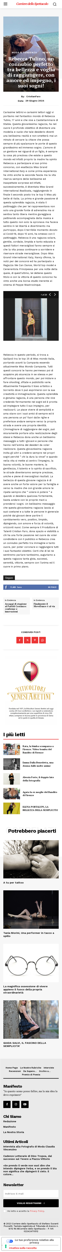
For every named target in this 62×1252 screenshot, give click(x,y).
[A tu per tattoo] (31, 859)
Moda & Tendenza (24, 52)
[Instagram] (16, 1104)
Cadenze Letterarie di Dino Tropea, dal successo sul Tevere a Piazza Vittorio (27, 1157)
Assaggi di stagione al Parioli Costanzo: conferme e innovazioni (16, 608)
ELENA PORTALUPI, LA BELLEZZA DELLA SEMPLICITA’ (40, 808)
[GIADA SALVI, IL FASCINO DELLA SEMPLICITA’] (31, 1019)
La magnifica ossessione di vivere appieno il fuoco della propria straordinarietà (25, 989)
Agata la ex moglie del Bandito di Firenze (40, 793)
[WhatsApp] (42, 640)
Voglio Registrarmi (29, 1203)
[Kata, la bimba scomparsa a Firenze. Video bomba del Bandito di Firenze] (11, 749)
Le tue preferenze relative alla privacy (34, 1241)
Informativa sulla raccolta (20, 1248)
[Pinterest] (35, 640)
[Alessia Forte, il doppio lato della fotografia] (11, 779)
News (46, 52)
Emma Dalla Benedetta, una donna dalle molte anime (38, 764)
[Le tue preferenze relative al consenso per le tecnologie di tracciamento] (6, 1246)
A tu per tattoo (13, 882)
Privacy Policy (37, 1211)
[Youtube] (24, 1104)
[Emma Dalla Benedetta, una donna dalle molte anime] (11, 764)
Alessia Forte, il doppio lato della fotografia (38, 779)
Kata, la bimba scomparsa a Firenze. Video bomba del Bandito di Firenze (38, 749)
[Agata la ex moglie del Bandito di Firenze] (11, 793)
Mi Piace (52, 587)
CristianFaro (33, 96)
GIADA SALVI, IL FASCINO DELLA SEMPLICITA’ (24, 1044)
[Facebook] (19, 640)
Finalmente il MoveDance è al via (44, 605)
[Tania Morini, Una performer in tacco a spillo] (31, 909)
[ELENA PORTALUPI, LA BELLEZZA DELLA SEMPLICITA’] (11, 808)
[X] (27, 640)
